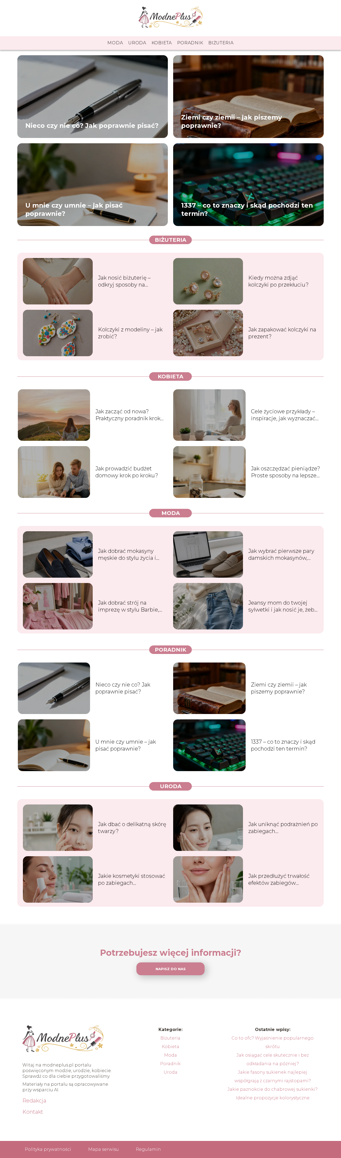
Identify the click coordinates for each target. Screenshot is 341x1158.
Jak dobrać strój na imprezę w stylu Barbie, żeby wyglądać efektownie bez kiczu (132, 606)
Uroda (137, 42)
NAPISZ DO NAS (171, 969)
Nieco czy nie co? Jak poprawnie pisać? (92, 125)
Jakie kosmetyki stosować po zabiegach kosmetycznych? (131, 879)
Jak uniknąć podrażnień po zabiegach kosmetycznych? (283, 828)
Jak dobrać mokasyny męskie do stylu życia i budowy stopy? (127, 554)
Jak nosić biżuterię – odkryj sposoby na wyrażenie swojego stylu (129, 281)
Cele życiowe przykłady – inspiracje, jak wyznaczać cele (283, 415)
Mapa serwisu (103, 1149)
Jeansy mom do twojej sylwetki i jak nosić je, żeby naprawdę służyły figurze (282, 606)
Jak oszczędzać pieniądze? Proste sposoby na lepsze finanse (285, 472)
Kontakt (32, 1112)
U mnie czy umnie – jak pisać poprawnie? (74, 209)
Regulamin (148, 1149)
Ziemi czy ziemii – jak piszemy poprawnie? (231, 121)
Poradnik (190, 42)
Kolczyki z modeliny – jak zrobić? (130, 333)
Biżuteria (220, 42)
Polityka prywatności (48, 1149)
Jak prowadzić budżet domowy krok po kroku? (126, 472)
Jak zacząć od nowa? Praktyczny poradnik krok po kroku (127, 415)
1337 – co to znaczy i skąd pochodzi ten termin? (247, 209)
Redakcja (34, 1100)
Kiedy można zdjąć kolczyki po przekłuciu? (278, 281)
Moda (115, 42)
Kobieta (162, 42)
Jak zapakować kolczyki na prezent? (282, 333)
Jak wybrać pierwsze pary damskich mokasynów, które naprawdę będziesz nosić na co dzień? (281, 554)
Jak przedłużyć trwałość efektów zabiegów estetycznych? (279, 879)
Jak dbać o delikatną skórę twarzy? (132, 827)
